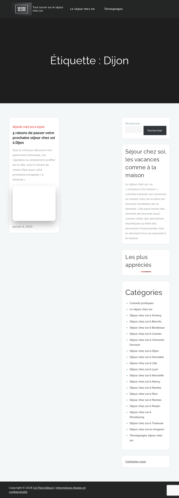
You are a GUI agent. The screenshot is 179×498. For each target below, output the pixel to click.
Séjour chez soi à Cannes (146, 333)
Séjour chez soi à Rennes (146, 400)
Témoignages (113, 9)
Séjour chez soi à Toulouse (146, 423)
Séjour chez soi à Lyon (144, 369)
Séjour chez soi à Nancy (145, 381)
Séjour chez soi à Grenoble (147, 357)
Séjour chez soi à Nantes (145, 387)
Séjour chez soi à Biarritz (146, 321)
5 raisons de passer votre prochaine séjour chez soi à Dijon (34, 138)
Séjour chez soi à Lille (143, 363)
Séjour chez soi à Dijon (28, 127)
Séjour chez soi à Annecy (146, 315)
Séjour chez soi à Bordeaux (147, 327)
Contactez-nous (135, 461)
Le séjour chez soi (82, 9)
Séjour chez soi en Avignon (147, 429)
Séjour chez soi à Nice (144, 393)
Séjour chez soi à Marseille (147, 375)
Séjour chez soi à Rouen (145, 406)
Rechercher (132, 123)
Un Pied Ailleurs (43, 487)
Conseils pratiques (142, 303)
